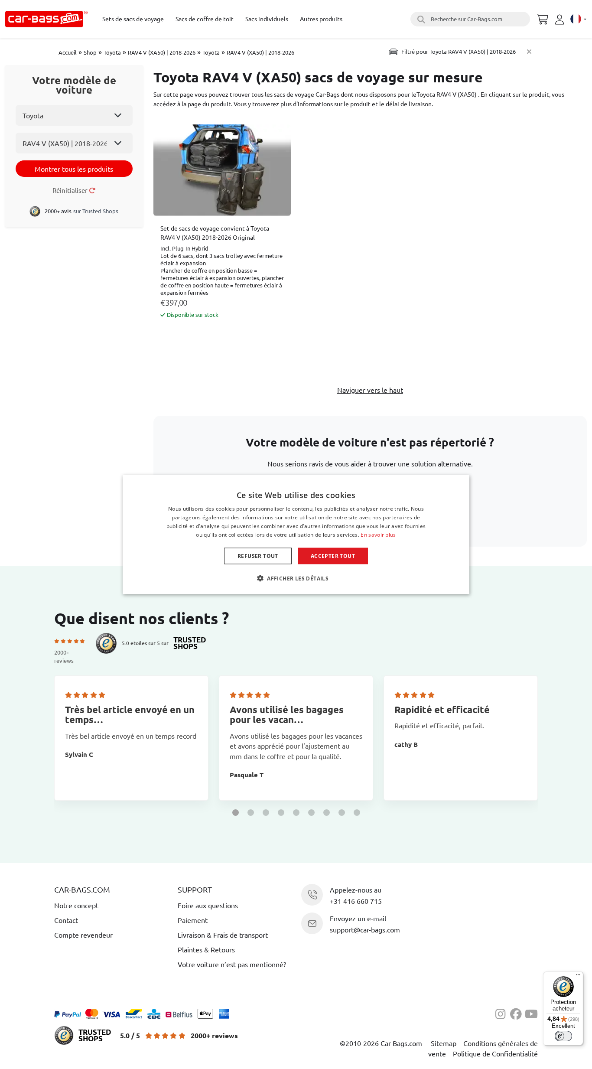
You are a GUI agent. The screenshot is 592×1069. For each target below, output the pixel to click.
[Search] (419, 19)
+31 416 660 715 (356, 900)
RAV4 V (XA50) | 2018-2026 (161, 52)
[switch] (563, 1036)
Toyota (112, 52)
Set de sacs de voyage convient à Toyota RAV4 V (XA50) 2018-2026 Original (214, 232)
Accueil (68, 52)
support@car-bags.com (365, 929)
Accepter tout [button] (333, 555)
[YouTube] (531, 1012)
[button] (235, 812)
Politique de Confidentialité (495, 1053)
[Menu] (578, 976)
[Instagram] (502, 1012)
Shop (90, 52)
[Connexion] (560, 19)
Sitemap (443, 1043)
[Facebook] (517, 1012)
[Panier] (542, 18)
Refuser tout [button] (257, 555)
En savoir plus (378, 534)
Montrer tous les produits (74, 168)
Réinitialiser (70, 190)
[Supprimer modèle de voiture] (529, 51)
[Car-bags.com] (46, 19)
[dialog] (296, 534)
